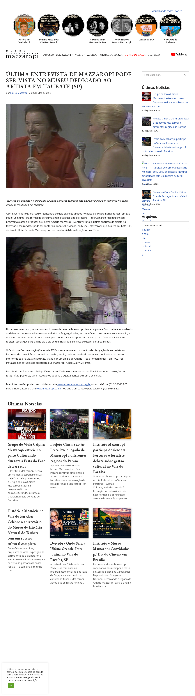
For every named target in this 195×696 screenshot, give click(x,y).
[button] (72, 54)
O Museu (48, 54)
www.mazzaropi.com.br (49, 388)
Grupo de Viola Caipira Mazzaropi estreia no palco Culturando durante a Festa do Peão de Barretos (26, 455)
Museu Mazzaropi (19, 92)
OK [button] (10, 685)
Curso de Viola (135, 54)
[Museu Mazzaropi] (22, 54)
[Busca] (186, 55)
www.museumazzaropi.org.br (74, 384)
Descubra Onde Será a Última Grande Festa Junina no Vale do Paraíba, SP (170, 196)
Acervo (92, 54)
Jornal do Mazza (110, 54)
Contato (154, 54)
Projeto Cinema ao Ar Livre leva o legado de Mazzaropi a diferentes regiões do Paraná (171, 122)
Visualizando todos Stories (167, 11)
